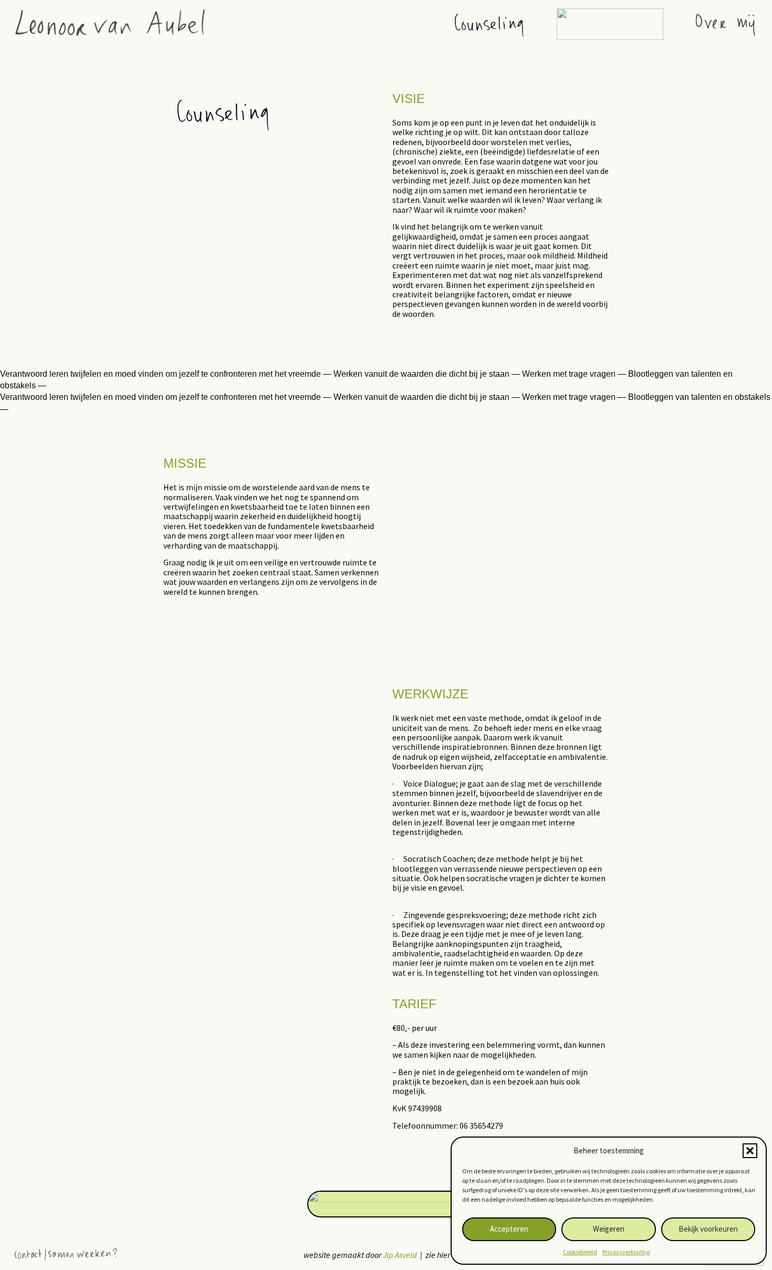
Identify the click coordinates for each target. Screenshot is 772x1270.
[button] (750, 1150)
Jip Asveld (400, 1255)
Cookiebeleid (580, 1252)
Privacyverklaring (626, 1252)
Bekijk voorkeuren (708, 1229)
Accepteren (509, 1229)
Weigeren (608, 1229)
